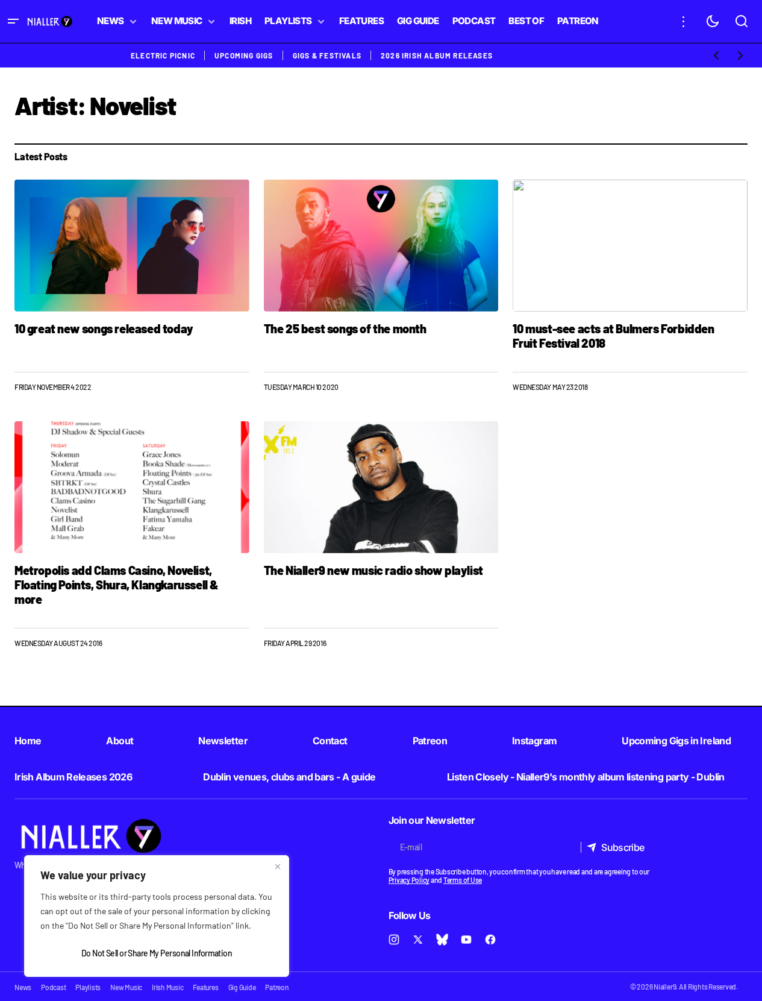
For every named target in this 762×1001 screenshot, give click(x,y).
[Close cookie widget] (278, 867)
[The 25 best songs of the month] (381, 246)
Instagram (534, 741)
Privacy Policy (409, 880)
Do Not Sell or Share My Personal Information (156, 953)
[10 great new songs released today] (131, 246)
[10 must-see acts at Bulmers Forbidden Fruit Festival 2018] (630, 246)
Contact (330, 741)
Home (27, 741)
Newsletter (223, 741)
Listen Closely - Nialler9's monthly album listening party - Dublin (586, 777)
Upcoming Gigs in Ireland (676, 741)
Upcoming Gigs (243, 55)
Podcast (53, 987)
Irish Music (167, 987)
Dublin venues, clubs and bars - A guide (289, 777)
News (22, 987)
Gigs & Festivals (327, 55)
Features (205, 987)
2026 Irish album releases (437, 55)
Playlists (88, 987)
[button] (13, 21)
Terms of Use (462, 880)
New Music (126, 987)
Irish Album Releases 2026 (73, 777)
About (119, 741)
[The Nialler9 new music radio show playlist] (381, 487)
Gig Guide (242, 987)
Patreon (430, 741)
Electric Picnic (163, 55)
